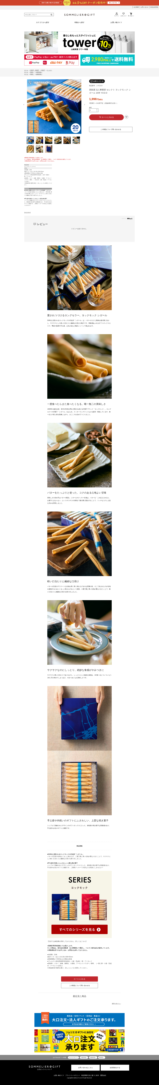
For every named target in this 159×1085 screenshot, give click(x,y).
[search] (51, 14)
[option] (54, 107)
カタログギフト (73, 1057)
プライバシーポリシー (72, 1075)
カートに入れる (108, 117)
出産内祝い (84, 1057)
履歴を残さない (116, 1003)
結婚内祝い (93, 1057)
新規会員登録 (154, 7)
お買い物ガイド (59, 1075)
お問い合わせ (144, 7)
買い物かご (131, 16)
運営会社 (103, 1075)
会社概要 (136, 7)
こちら (83, 941)
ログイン (116, 16)
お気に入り (124, 16)
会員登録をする (115, 1067)
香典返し (101, 1057)
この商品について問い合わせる (110, 129)
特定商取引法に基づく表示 (90, 1075)
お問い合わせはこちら (85, 1067)
